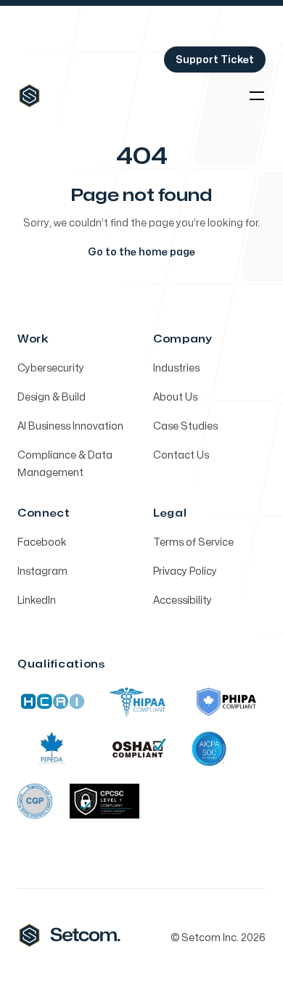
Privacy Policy (185, 571)
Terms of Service (193, 542)
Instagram (42, 571)
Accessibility (182, 600)
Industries (176, 368)
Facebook (42, 542)
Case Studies (185, 426)
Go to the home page (141, 252)
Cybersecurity (50, 368)
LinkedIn (36, 600)
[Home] (29, 95)
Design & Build (51, 397)
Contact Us (181, 455)
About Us (175, 397)
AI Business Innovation (70, 426)
